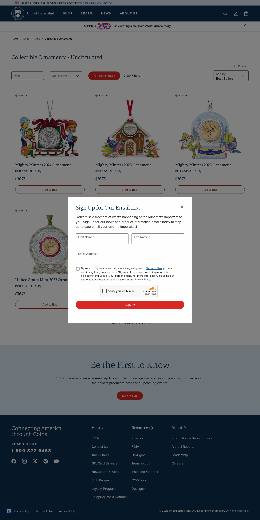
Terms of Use (154, 268)
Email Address (88, 254)
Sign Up (130, 305)
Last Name (141, 237)
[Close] (182, 207)
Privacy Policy (142, 279)
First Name (85, 237)
